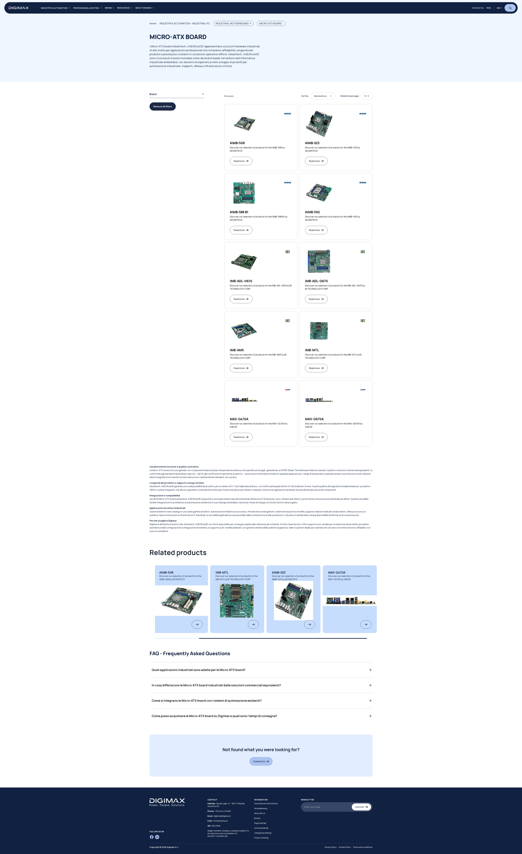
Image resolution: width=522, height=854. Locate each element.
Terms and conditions (362, 847)
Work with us (259, 813)
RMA (488, 8)
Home (153, 23)
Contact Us (478, 8)
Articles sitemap (261, 828)
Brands (257, 818)
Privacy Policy (330, 847)
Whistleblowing (260, 808)
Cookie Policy (345, 847)
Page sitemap (260, 823)
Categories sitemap (262, 833)
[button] (261, 670)
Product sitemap (261, 838)
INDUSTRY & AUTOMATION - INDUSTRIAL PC (185, 23)
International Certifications (266, 803)
